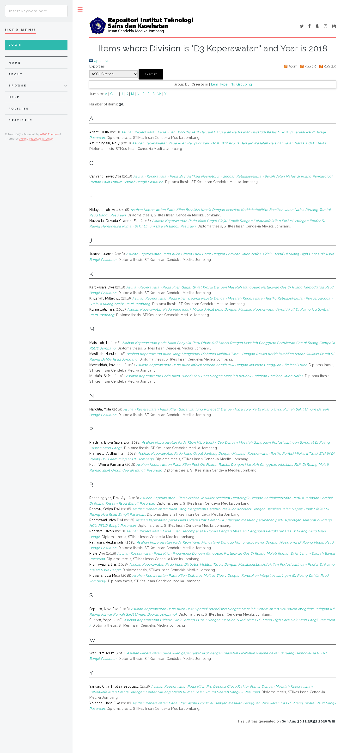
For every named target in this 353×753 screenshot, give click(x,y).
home (15, 62)
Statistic (20, 120)
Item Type (219, 84)
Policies (19, 108)
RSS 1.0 (310, 66)
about (16, 74)
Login (15, 44)
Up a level (101, 61)
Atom (292, 66)
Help (14, 97)
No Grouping (241, 84)
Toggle (80, 9)
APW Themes (49, 134)
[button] (151, 74)
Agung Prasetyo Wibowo (36, 138)
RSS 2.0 (329, 66)
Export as (97, 66)
